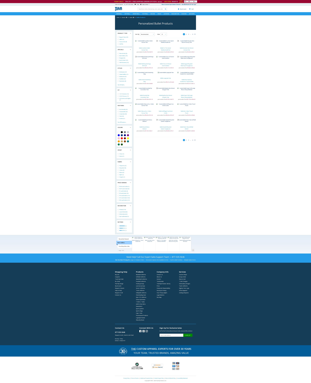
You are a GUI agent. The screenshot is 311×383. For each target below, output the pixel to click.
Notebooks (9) (122, 76)
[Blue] (119, 135)
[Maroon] (125, 138)
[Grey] (125, 132)
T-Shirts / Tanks (140, 302)
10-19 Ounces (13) (124, 94)
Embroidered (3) (123, 214)
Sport (120, 150)
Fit (119, 90)
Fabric (120, 162)
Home (118, 17)
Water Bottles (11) (123, 74)
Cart (191, 9)
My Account (118, 286)
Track (159, 14)
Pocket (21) (122, 118)
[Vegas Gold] (122, 141)
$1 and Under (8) (123, 191)
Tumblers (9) (122, 79)
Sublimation (175, 14)
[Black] (122, 132)
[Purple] (128, 135)
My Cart (117, 274)
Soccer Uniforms (140, 288)
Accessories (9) (123, 41)
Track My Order (119, 279)
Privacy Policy (126, 378)
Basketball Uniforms (141, 279)
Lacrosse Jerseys (140, 286)
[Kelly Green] (119, 144)
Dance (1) (121, 156)
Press (158, 286)
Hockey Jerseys (140, 283)
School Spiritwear (140, 299)
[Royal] (122, 135)
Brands (123, 17)
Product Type (122, 33)
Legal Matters (160, 295)
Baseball (119, 14)
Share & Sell (182, 279)
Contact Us (118, 295)
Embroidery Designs (184, 283)
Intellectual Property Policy (146, 378)
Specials (121, 49)
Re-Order (117, 281)
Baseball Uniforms (141, 274)
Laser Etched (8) (123, 212)
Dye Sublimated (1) (124, 216)
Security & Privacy (161, 290)
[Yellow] (128, 138)
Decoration (122, 205)
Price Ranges (122, 182)
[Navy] (125, 135)
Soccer (152, 14)
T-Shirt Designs (183, 281)
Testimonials (160, 281)
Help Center (145, 4)
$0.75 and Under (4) (124, 188)
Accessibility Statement (182, 378)
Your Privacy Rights (162, 292)
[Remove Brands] (126, 17)
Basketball (136, 14)
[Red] (122, 138)
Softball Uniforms (140, 277)
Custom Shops (183, 274)
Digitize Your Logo (184, 288)
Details (160, 1)
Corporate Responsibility (163, 288)
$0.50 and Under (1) (124, 186)
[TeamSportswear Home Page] (118, 10)
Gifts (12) (121, 39)
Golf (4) (121, 44)
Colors (120, 127)
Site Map (159, 297)
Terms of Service (135, 378)
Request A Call (119, 292)
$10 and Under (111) (124, 195)
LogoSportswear (140, 317)
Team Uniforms (183, 286)
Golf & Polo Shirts (141, 304)
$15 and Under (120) (124, 198)
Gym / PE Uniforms (141, 297)
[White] (119, 132)
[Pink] (119, 138)
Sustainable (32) (123, 111)
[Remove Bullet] (133, 17)
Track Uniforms (140, 290)
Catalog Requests (184, 292)
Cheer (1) (121, 154)
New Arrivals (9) (123, 53)
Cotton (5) (121, 170)
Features (121, 105)
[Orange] (119, 141)
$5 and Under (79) (123, 193)
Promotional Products (142, 315)
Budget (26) (122, 58)
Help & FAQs (118, 290)
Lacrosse (166, 14)
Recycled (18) (122, 168)
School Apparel (183, 290)
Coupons (117, 277)
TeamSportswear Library (163, 283)
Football (145, 14)
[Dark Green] (122, 144)
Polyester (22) (122, 165)
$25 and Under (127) (124, 200)
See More (192, 14)
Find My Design (119, 283)
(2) (126, 226)
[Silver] (128, 132)
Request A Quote (119, 288)
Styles (120, 68)
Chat (138, 4)
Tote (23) (121, 116)
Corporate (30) (123, 114)
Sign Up (187, 335)
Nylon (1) (121, 174)
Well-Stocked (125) (124, 62)
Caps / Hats (139, 313)
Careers (159, 279)
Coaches (184, 14)
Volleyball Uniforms (141, 292)
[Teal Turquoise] (128, 141)
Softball (127, 14)
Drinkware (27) (123, 72)
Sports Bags (139, 311)
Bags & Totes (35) (123, 37)
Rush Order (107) (123, 60)
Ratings (120, 222)
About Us (159, 277)
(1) (126, 228)
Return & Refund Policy (170, 378)
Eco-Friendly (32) (123, 109)
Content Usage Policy (159, 378)
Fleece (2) (121, 172)
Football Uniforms (141, 281)
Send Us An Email (128, 335)
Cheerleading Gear (141, 295)
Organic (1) (122, 177)
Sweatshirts (139, 306)
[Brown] (125, 141)
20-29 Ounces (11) (124, 96)
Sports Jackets (140, 308)
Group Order (182, 277)
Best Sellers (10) (123, 55)
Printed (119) (122, 209)
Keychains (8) (122, 81)
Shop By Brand (140, 320)
